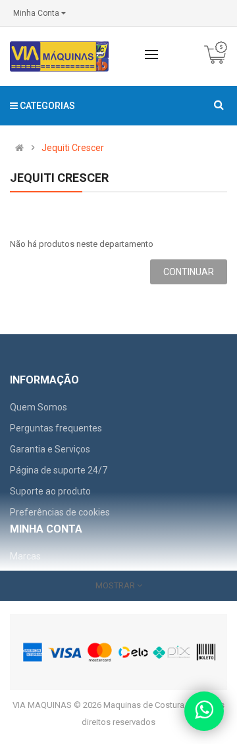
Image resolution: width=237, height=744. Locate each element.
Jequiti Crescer (72, 148)
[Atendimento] (204, 711)
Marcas (25, 556)
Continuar (188, 272)
